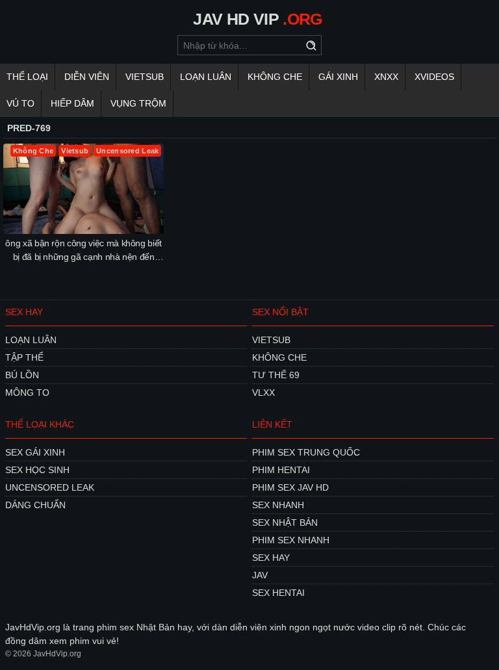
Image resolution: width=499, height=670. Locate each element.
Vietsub (144, 76)
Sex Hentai (278, 592)
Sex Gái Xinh (35, 452)
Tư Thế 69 (276, 375)
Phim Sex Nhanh (290, 540)
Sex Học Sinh (37, 470)
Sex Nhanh (278, 505)
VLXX (263, 392)
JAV (260, 575)
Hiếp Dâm (72, 103)
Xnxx (386, 76)
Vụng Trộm (138, 103)
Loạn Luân (205, 76)
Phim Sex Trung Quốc (306, 452)
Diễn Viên (86, 76)
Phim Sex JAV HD (290, 487)
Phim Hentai (281, 470)
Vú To (20, 103)
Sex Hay (271, 557)
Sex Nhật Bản (285, 522)
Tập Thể (24, 357)
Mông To (27, 392)
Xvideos (434, 76)
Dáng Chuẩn (35, 505)
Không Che (275, 76)
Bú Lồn (22, 375)
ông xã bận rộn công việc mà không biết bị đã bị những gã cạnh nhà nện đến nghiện (83, 251)
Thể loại (27, 76)
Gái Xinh (338, 76)
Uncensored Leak (49, 487)
